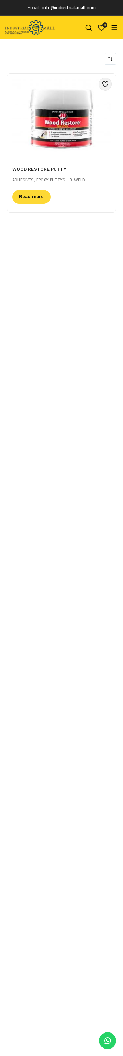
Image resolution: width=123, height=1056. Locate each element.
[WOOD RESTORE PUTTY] (61, 115)
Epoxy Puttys (50, 180)
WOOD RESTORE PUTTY (39, 169)
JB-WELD (76, 180)
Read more (31, 196)
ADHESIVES (23, 180)
